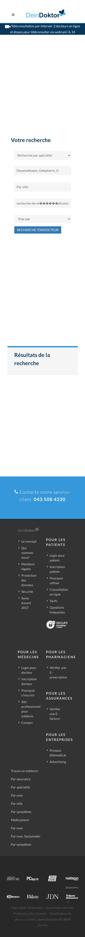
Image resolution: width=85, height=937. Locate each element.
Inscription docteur (29, 681)
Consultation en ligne (59, 592)
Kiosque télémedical (58, 752)
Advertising (58, 762)
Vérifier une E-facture (55, 713)
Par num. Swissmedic (26, 836)
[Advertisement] (42, 91)
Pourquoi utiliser (56, 580)
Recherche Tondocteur (37, 230)
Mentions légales (28, 566)
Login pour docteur (28, 670)
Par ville (16, 803)
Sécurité (27, 591)
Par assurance (21, 779)
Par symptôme (21, 812)
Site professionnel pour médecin (31, 709)
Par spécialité (20, 787)
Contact (27, 723)
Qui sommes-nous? (27, 552)
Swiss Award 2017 (26, 603)
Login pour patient (57, 557)
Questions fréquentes (57, 610)
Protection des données (28, 580)
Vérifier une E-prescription (58, 672)
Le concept (28, 541)
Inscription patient (57, 569)
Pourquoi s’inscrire (28, 692)
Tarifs (53, 601)
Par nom (17, 795)
